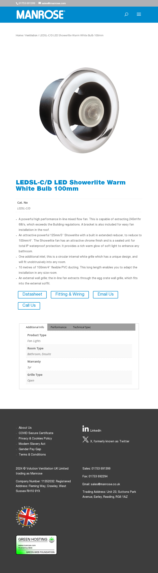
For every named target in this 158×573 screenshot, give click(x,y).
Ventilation (31, 35)
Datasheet (32, 295)
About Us (25, 428)
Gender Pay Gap (30, 449)
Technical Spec (82, 327)
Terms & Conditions (32, 454)
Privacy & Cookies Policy (35, 438)
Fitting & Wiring (69, 295)
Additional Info (35, 327)
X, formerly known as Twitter (109, 441)
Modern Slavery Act (32, 444)
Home (19, 35)
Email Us (106, 295)
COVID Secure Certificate (36, 433)
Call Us (29, 306)
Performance (58, 327)
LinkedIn (95, 431)
